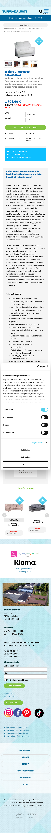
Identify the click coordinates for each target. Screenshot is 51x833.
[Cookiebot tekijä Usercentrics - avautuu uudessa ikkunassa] (37, 366)
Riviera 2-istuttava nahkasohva (17, 31)
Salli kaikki (25, 450)
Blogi (25, 784)
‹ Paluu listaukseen (25, 25)
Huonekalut (9, 29)
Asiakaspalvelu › (25, 571)
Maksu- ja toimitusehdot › (25, 569)
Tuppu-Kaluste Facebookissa (16, 733)
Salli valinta (25, 457)
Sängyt (25, 757)
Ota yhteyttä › (13, 703)
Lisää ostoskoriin (27, 127)
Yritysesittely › (10, 696)
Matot (25, 764)
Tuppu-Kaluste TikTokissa (15, 727)
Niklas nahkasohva (37, 521)
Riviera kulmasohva (14, 524)
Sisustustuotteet (25, 771)
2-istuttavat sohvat (35, 29)
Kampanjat (25, 777)
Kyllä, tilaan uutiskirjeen (17, 680)
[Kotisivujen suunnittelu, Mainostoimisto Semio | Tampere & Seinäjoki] (20, 817)
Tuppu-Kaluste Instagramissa (16, 730)
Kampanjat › (9, 693)
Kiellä (25, 464)
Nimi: (6, 673)
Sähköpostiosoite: (12, 666)
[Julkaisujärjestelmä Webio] (31, 817)
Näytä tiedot (37, 442)
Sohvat (21, 29)
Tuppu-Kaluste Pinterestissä (16, 736)
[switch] (44, 417)
